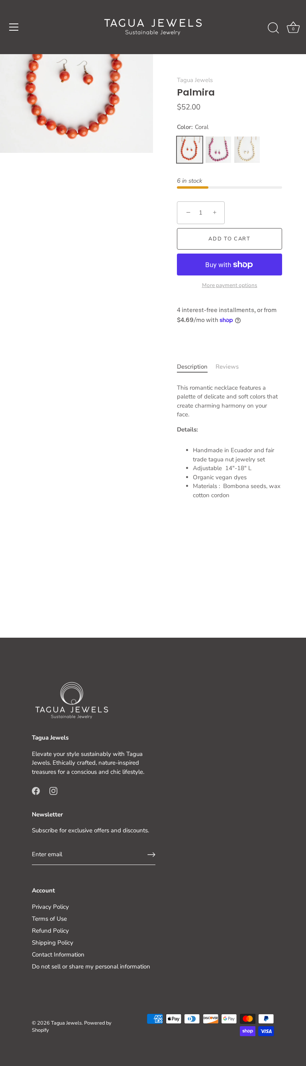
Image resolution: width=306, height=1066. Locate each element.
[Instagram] (53, 790)
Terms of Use (49, 919)
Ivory (247, 150)
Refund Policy (50, 931)
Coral (189, 150)
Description (192, 367)
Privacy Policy (50, 907)
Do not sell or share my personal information (91, 966)
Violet (218, 150)
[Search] (273, 28)
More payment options (229, 285)
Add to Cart (229, 238)
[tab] (196, 366)
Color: (192, 127)
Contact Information (58, 955)
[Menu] (14, 27)
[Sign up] (151, 855)
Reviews (227, 367)
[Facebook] (36, 790)
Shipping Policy (52, 943)
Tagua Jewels (195, 80)
